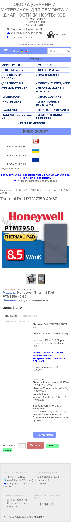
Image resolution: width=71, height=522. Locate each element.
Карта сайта (45, 480)
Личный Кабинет (17, 499)
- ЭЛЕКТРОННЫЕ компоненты (47, 103)
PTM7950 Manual (44, 435)
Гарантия (12, 506)
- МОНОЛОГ (44, 64)
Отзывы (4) (30, 316)
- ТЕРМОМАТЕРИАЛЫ (15, 88)
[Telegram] (46, 503)
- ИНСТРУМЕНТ (11, 101)
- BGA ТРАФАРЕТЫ (49, 75)
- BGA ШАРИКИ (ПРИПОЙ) (11, 77)
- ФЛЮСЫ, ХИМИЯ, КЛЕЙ (53, 83)
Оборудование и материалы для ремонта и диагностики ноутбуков (34, 9)
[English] (26, 51)
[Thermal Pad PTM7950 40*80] (35, 267)
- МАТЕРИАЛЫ (11, 96)
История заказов (17, 503)
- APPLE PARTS (11, 64)
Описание (11, 316)
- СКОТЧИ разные (12, 70)
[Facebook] (40, 503)
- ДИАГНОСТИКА (12, 83)
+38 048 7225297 (16, 476)
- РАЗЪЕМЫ (9, 109)
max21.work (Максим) (20, 480)
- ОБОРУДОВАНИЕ (48, 96)
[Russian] (22, 51)
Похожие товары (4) (17, 321)
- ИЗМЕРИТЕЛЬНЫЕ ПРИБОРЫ (50, 116)
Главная (5, 190)
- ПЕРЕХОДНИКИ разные (53, 109)
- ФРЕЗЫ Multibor (48, 70)
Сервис (42, 483)
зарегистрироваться (42, 43)
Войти (21, 43)
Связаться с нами (48, 476)
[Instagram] (52, 503)
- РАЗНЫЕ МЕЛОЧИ (31, 123)
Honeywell (28, 288)
